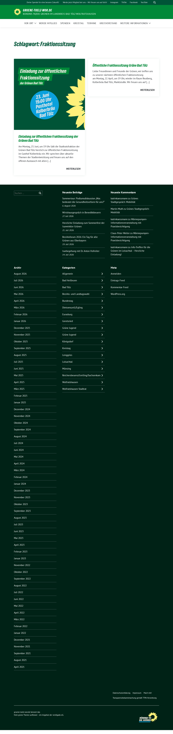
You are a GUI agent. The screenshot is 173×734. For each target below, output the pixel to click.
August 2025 (20, 355)
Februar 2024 (20, 477)
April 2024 (19, 463)
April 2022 (19, 612)
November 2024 (22, 415)
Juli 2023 (18, 524)
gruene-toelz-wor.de (37, 10)
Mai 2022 (18, 605)
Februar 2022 (20, 626)
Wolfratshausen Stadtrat (74, 388)
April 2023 (19, 544)
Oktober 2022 (21, 571)
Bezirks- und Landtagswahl (75, 293)
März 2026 (19, 307)
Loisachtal (67, 361)
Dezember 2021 (22, 639)
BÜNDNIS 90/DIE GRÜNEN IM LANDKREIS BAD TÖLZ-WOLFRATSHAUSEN (59, 13)
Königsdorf (67, 341)
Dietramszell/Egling (72, 307)
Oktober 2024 (21, 422)
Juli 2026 (18, 280)
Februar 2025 (20, 395)
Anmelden (116, 273)
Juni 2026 (19, 287)
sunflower (33, 715)
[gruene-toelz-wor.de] (17, 11)
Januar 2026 (20, 321)
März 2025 (19, 388)
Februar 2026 (20, 314)
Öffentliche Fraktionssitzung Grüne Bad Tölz (120, 65)
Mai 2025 (18, 375)
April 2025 (19, 382)
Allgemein (67, 273)
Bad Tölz (66, 287)
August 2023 (20, 517)
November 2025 (22, 334)
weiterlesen (73, 168)
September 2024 (22, 429)
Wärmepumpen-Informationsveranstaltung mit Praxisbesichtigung (129, 223)
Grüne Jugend (69, 327)
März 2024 (19, 470)
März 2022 (19, 619)
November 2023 (22, 497)
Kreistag (66, 348)
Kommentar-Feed (119, 287)
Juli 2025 (18, 361)
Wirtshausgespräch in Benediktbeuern (81, 212)
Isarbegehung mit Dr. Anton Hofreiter (80, 251)
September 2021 (22, 653)
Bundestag (67, 300)
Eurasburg (67, 314)
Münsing (66, 368)
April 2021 (19, 666)
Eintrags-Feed (118, 280)
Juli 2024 (18, 443)
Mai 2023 (18, 538)
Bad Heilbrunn (69, 280)
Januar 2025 (20, 402)
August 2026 (20, 273)
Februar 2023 (20, 551)
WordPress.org (118, 293)
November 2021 (22, 646)
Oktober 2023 (21, 504)
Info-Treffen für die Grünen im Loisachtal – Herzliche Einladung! (130, 251)
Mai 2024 (18, 456)
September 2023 (22, 510)
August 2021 (20, 660)
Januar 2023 (20, 558)
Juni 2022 (19, 599)
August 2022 (20, 585)
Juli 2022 (18, 592)
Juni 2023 (19, 531)
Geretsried (67, 321)
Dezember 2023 (22, 490)
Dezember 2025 (22, 327)
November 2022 (22, 565)
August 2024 (20, 436)
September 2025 (22, 348)
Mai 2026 (18, 293)
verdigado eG (58, 715)
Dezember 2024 (22, 409)
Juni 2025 (19, 368)
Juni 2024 (19, 449)
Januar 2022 (20, 632)
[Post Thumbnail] (49, 94)
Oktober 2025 (21, 341)
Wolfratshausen (70, 382)
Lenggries (67, 355)
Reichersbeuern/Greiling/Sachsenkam (81, 375)
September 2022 (22, 578)
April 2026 (19, 300)
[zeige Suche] (154, 2)
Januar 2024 (20, 483)
